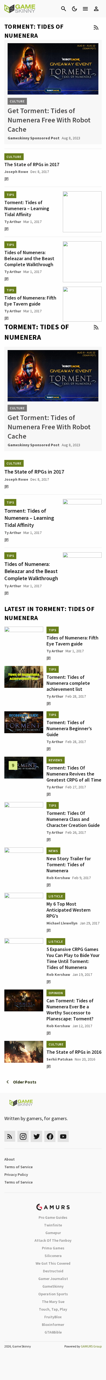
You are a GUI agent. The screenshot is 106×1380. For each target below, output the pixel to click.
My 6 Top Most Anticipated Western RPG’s (68, 910)
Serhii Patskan (59, 1059)
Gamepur (53, 1232)
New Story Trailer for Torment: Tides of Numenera (68, 864)
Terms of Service (18, 1166)
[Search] (63, 8)
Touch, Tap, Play (53, 1309)
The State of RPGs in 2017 (31, 164)
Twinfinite (53, 1225)
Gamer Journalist (53, 1278)
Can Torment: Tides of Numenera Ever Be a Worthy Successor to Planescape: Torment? (69, 1009)
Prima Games (53, 1248)
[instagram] (23, 1136)
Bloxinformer (53, 1324)
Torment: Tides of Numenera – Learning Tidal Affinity (26, 208)
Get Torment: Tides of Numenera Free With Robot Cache (49, 120)
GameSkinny (53, 1286)
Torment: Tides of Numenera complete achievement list (68, 683)
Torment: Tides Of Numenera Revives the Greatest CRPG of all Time (73, 774)
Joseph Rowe (16, 171)
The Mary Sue (53, 1301)
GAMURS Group (91, 1346)
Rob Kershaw (58, 877)
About (9, 1159)
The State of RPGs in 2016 (73, 1052)
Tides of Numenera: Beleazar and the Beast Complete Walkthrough (29, 258)
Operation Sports (53, 1293)
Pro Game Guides (53, 1217)
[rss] (9, 1136)
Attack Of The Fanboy (53, 1240)
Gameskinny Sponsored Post (34, 138)
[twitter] (36, 1136)
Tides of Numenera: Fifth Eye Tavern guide (30, 301)
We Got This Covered (53, 1263)
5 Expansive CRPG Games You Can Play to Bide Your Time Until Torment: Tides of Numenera (72, 958)
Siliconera (53, 1255)
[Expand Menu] (85, 8)
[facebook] (49, 1136)
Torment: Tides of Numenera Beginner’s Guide (69, 728)
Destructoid (53, 1271)
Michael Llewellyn (61, 923)
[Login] (96, 8)
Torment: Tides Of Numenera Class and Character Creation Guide (73, 819)
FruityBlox (53, 1316)
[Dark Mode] (74, 8)
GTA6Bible (53, 1332)
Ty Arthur (12, 221)
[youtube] (63, 1136)
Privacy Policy (16, 1174)
